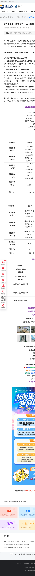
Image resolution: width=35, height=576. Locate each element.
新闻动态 (23, 17)
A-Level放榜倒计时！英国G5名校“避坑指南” (17, 544)
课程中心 (19, 563)
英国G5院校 (23, 11)
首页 (7, 17)
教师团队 (26, 563)
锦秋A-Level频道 (15, 17)
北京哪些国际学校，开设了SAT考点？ (20, 501)
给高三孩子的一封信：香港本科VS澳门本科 (17, 547)
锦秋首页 (5, 11)
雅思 (13, 11)
